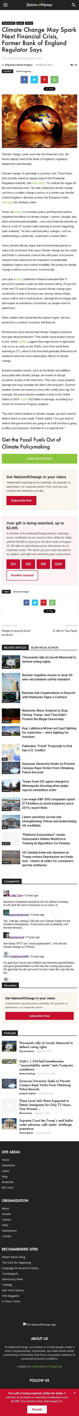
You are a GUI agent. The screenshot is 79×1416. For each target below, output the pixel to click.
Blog (4, 1176)
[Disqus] (39, 935)
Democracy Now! (12, 1279)
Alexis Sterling (27, 1073)
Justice (20, 23)
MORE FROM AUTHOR (44, 647)
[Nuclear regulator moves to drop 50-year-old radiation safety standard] (11, 684)
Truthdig (7, 1284)
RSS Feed (7, 1187)
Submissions (9, 1230)
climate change (21, 591)
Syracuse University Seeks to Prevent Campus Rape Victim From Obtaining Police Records (48, 768)
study (19, 279)
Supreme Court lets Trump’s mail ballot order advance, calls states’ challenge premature (46, 1124)
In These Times (11, 1301)
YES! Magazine (10, 1296)
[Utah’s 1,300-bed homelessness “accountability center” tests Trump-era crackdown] (9, 1061)
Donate (6, 1214)
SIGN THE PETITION (39, 458)
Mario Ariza (25, 1113)
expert (18, 211)
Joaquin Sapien (27, 1093)
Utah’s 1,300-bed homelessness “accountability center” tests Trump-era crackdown (46, 1065)
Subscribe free (21, 500)
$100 (58, 564)
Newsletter (8, 1165)
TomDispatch (10, 1273)
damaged (7, 202)
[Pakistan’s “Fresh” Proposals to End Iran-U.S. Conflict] (11, 752)
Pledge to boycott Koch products (16, 632)
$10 (13, 564)
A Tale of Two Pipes (65, 631)
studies (23, 341)
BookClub (7, 1182)
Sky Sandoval (26, 1051)
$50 (43, 564)
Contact (6, 1236)
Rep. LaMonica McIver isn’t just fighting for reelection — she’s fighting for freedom (49, 732)
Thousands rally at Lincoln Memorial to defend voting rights (46, 1045)
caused (24, 399)
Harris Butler (26, 1132)
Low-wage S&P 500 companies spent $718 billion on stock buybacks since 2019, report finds (48, 803)
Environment (8, 23)
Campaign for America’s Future (20, 1268)
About (5, 1208)
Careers (6, 1219)
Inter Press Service (13, 1290)
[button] (74, 5)
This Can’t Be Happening (16, 1262)
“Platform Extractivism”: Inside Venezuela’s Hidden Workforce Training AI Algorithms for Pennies (46, 839)
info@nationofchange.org (46, 1366)
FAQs (5, 1225)
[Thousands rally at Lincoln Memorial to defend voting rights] (11, 662)
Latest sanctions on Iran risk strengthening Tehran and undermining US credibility (49, 821)
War (4, 759)
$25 (28, 564)
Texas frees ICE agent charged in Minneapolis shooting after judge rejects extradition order (45, 786)
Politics (29, 23)
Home (5, 1160)
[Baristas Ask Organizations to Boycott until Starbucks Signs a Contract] (11, 697)
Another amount (22, 575)
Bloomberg (38, 183)
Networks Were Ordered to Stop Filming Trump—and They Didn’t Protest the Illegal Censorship (45, 715)
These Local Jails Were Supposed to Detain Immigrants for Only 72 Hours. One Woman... (45, 1105)
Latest (5, 1171)
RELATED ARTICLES (15, 647)
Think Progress (23, 71)
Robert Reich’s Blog (13, 1257)
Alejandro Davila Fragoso (19, 64)
